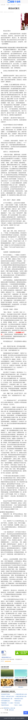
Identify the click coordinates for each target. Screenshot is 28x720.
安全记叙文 (17, 703)
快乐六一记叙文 (18, 705)
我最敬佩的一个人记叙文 (7, 703)
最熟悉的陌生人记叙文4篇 (9, 708)
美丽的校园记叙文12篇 (6, 698)
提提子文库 (13, 718)
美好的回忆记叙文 (19, 698)
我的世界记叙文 (5, 705)
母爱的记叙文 (18, 700)
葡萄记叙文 (11, 710)
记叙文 (19, 4)
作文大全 (13, 4)
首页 (8, 4)
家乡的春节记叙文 (5, 694)
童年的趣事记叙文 (5, 700)
